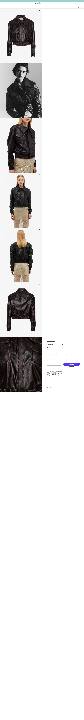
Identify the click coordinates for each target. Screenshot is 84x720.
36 (53, 354)
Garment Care (48, 390)
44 (66, 354)
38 (56, 354)
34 (50, 354)
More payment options (71, 366)
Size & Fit (47, 384)
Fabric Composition (49, 387)
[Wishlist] (76, 7)
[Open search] (74, 7)
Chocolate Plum (49, 360)
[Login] (78, 7)
